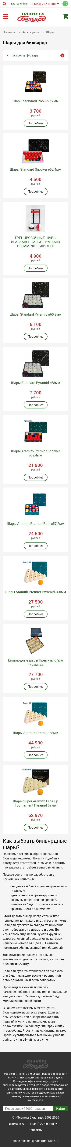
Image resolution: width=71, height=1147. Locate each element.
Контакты (36, 1130)
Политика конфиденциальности (35, 1141)
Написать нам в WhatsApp (65, 3)
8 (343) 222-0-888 (44, 4)
